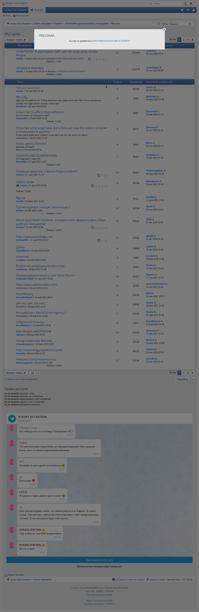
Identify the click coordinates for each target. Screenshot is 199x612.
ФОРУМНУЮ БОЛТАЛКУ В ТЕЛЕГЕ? (112, 41)
